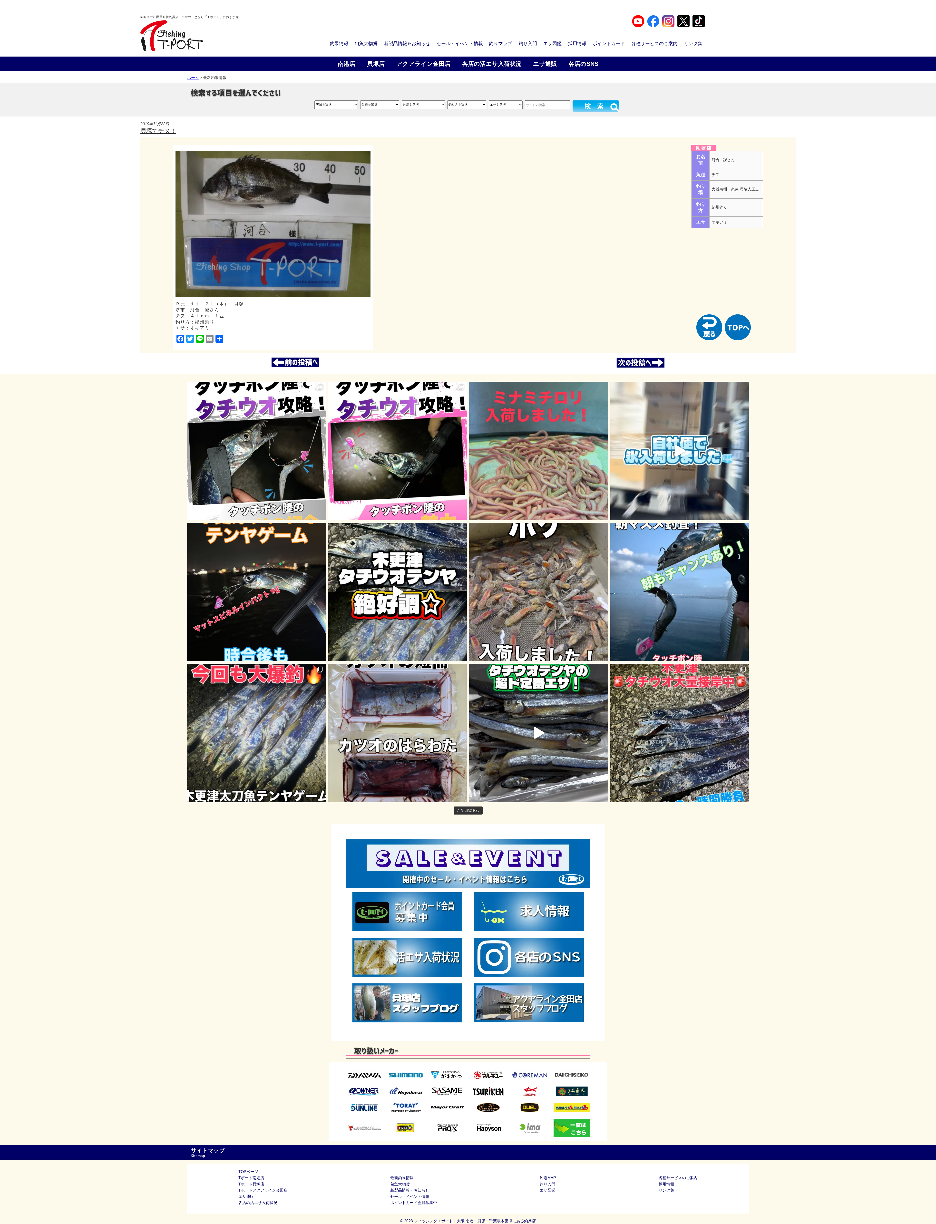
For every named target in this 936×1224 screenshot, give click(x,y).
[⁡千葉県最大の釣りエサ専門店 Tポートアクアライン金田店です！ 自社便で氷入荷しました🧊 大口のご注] (679, 451)
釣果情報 (339, 43)
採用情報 (577, 43)
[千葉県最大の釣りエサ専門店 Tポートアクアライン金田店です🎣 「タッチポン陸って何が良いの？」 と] (397, 451)
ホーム (193, 78)
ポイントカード (609, 43)
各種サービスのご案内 (654, 43)
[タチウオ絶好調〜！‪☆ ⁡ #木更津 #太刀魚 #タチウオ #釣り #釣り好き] (397, 592)
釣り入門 (527, 43)
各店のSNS (583, 63)
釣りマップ (500, 43)
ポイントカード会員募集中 (413, 1203)
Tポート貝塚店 (251, 1184)
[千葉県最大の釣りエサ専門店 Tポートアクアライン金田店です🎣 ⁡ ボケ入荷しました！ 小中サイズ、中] (538, 592)
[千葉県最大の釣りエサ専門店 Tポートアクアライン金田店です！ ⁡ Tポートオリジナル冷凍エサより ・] (397, 733)
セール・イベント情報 (460, 43)
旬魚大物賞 (366, 43)
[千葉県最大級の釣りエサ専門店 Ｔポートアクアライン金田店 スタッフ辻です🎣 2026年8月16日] (256, 733)
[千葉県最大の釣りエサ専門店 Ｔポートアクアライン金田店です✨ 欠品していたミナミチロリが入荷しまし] (538, 451)
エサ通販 (545, 63)
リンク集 (693, 43)
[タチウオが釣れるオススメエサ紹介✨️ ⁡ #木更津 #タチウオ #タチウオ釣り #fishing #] (538, 733)
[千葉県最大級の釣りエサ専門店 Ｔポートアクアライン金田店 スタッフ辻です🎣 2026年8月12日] (679, 733)
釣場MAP (548, 1178)
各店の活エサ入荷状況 (491, 63)
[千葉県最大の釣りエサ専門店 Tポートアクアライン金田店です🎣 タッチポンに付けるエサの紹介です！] (256, 451)
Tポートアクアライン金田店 (263, 1190)
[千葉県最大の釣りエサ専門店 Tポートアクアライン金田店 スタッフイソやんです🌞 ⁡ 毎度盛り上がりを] (256, 592)
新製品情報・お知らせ (409, 1190)
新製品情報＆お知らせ (407, 43)
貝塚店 (376, 63)
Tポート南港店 (251, 1178)
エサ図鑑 (552, 43)
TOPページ (248, 1172)
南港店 (346, 63)
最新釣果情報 (402, 1178)
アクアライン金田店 (423, 63)
